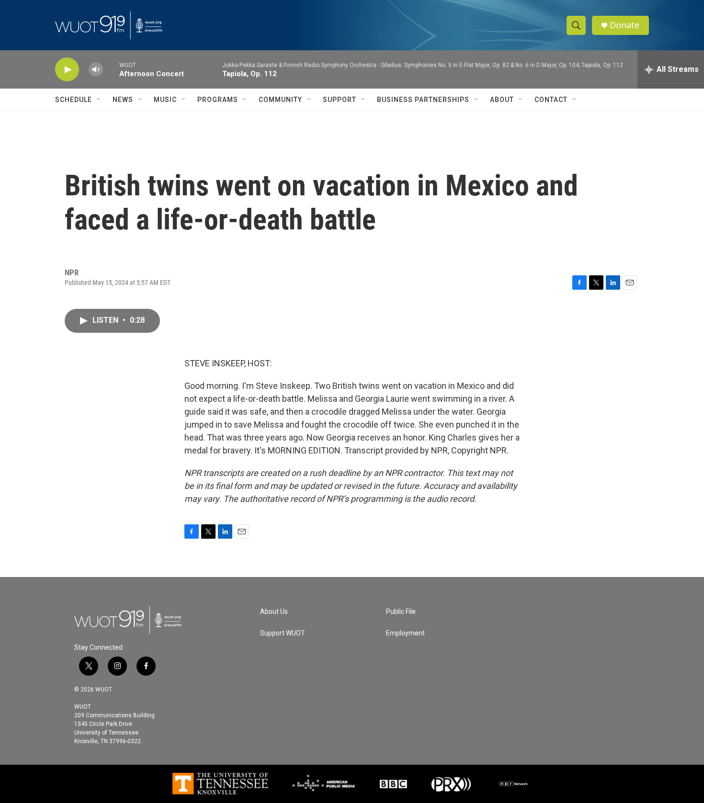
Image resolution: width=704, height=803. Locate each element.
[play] (67, 69)
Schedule (73, 99)
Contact (551, 99)
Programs (217, 99)
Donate (624, 25)
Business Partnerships (423, 99)
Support (339, 99)
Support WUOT (282, 633)
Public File (401, 611)
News (123, 99)
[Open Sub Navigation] (99, 99)
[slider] (111, 69)
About (502, 99)
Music (165, 99)
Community (280, 99)
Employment (405, 633)
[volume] (96, 69)
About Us (274, 611)
